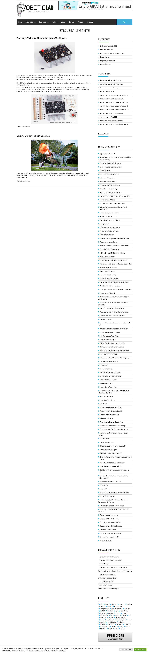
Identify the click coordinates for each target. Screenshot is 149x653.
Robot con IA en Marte (107, 178)
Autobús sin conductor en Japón (110, 286)
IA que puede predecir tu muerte (110, 167)
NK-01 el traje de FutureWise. (109, 336)
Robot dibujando (105, 170)
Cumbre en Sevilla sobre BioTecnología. (113, 426)
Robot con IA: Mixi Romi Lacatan (110, 163)
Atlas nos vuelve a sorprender (110, 227)
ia (111, 615)
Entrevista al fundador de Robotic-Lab (112, 308)
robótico (111, 624)
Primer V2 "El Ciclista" (105, 585)
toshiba (102, 629)
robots (102, 624)
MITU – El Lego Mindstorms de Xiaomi (112, 253)
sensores (127, 624)
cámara (127, 609)
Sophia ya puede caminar (108, 267)
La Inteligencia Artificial (107, 200)
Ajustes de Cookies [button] (126, 649)
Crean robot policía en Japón (107, 578)
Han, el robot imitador (107, 396)
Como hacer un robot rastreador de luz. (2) (114, 110)
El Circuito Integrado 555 (108, 46)
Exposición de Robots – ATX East (111, 481)
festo (117, 613)
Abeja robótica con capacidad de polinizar (114, 329)
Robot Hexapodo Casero (108, 380)
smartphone (104, 626)
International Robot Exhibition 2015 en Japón (114, 358)
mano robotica (120, 617)
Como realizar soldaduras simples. (111, 121)
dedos (110, 611)
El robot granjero (105, 540)
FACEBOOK (103, 133)
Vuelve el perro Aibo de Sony (109, 278)
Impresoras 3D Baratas (107, 271)
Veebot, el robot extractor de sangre (112, 505)
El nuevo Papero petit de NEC (109, 537)
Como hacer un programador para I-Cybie (114, 95)
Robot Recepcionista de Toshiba (110, 407)
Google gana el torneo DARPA (110, 522)
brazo (109, 606)
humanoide (104, 615)
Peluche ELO (104, 485)
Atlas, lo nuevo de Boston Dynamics (112, 347)
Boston (121, 604)
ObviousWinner (25, 181)
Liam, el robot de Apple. (108, 339)
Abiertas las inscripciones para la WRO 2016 (114, 350)
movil (102, 620)
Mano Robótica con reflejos (109, 189)
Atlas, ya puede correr (107, 256)
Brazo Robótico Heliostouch (109, 249)
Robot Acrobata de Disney (108, 242)
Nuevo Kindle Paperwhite (108, 387)
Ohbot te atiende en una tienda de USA (113, 446)
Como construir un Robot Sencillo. (111, 84)
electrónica (124, 611)
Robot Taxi (103, 365)
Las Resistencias (105, 64)
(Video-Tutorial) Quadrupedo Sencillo (112, 343)
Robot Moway (105, 57)
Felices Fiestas (105, 439)
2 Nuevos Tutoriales (106, 418)
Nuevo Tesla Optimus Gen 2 (109, 174)
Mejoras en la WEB (106, 319)
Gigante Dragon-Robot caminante (33, 135)
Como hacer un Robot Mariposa (110, 376)
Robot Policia (104, 489)
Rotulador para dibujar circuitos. (110, 533)
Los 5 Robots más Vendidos (109, 361)
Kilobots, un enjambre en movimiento (112, 463)
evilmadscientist (24, 126)
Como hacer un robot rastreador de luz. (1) (114, 106)
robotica (121, 622)
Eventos (71, 22)
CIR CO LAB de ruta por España (110, 372)
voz (116, 629)
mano (111, 617)
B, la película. (104, 224)
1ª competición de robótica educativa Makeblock (116, 289)
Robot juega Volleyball (107, 293)
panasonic (110, 620)
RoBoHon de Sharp (106, 369)
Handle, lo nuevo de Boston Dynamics (112, 315)
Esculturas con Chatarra (108, 275)
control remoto (117, 609)
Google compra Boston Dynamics (111, 526)
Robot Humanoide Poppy (108, 450)
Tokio (121, 626)
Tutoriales (42, 22)
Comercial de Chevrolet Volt (109, 415)
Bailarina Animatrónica (107, 496)
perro (130, 620)
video (110, 629)
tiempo (113, 626)
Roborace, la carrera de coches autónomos (114, 312)
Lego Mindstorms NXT (107, 61)
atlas (106, 604)
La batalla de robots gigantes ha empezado (114, 282)
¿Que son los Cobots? (107, 154)
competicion (104, 609)
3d (101, 604)
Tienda (80, 22)
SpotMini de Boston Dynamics (110, 332)
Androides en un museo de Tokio (111, 466)
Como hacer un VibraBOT (108, 117)
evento (110, 613)
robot (102, 622)
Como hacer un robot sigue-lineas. (111, 113)
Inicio (20, 22)
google (125, 613)
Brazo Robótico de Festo (108, 400)
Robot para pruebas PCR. (108, 216)
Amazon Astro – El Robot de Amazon (112, 203)
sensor (119, 624)
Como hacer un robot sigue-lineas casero (114, 124)
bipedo (113, 604)
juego (124, 615)
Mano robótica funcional (108, 181)
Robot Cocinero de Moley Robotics (111, 411)
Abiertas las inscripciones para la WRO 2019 (114, 238)
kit (129, 615)
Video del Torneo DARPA (108, 529)
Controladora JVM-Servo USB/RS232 (112, 53)
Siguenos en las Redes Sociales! (111, 453)
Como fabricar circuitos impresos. (111, 88)
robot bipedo (111, 622)
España (102, 613)
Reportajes (29, 22)
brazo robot (118, 606)
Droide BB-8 (104, 404)
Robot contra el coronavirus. (109, 213)
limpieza (103, 617)
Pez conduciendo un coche (109, 515)
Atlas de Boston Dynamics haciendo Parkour (114, 246)
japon (117, 615)
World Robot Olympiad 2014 (109, 519)
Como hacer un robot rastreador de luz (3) (114, 102)
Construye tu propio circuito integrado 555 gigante (42, 38)
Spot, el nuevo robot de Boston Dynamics (114, 429)
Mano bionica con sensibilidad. (110, 220)
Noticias (54, 22)
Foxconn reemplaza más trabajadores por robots (116, 264)
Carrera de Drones (106, 383)
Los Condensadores (106, 50)
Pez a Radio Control (106, 442)
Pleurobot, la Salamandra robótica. (111, 422)
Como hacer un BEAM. (107, 91)
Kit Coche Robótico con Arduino (110, 192)
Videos (63, 22)
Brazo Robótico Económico (109, 354)
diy (116, 611)
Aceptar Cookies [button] (140, 649)
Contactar (90, 22)
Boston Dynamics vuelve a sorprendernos (114, 260)
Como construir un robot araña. (110, 80)
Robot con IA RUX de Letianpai (110, 185)
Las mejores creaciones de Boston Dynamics (114, 196)
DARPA (102, 611)
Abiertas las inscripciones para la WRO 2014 (114, 492)
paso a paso (121, 620)
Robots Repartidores (107, 235)
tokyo (128, 626)
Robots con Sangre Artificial (109, 231)
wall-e (123, 629)
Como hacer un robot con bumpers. (112, 99)
